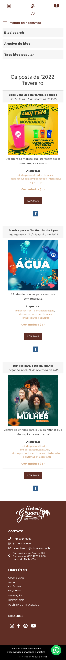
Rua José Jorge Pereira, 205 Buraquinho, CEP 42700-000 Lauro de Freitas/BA (29, 556)
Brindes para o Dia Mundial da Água (33, 230)
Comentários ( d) (33, 189)
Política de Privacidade (23, 604)
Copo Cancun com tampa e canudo (33, 94)
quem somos (16, 577)
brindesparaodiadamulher (34, 449)
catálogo (14, 586)
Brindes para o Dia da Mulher (33, 365)
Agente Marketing (35, 652)
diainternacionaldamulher (37, 456)
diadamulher (54, 453)
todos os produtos (25, 23)
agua (33, 182)
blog (11, 582)
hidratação (55, 178)
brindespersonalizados (29, 175)
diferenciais (16, 600)
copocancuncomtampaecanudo (28, 178)
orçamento (15, 590)
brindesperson (23, 310)
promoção (15, 595)
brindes (49, 175)
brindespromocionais (29, 314)
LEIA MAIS (33, 200)
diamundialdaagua (44, 310)
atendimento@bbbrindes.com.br (32, 548)
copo (40, 182)
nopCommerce (39, 657)
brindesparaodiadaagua (36, 317)
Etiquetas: (33, 170)
